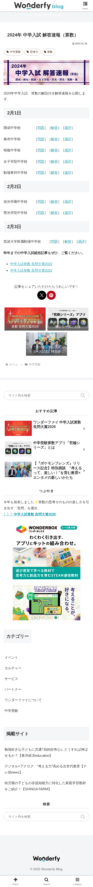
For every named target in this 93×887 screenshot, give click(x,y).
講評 (68, 128)
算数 (50, 51)
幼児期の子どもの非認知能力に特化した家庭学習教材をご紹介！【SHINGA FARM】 (45, 786)
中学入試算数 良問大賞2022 (31, 270)
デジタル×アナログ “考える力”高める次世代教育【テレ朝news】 (46, 769)
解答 (54, 128)
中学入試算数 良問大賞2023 (31, 264)
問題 (40, 128)
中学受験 (15, 51)
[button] (82, 395)
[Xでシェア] (41, 295)
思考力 (34, 51)
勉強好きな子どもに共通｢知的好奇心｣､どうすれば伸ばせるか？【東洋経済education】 (46, 752)
